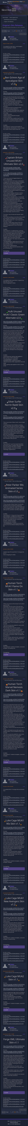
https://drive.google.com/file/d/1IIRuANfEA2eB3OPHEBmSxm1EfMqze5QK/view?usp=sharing (13, 914)
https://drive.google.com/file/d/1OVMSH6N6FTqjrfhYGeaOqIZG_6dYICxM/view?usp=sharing (14, 595)
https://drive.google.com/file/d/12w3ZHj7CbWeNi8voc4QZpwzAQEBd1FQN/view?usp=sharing (13, 700)
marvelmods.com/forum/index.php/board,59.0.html (13, 62)
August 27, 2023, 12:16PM (8, 43)
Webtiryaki (16, 1122)
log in (24, 1)
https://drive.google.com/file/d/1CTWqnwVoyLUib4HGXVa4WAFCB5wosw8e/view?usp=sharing (14, 989)
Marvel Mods (6, 10)
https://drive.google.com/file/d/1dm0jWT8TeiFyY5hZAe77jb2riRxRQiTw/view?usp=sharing (13, 1052)
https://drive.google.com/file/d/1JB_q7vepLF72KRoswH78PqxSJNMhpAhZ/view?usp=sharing (13, 908)
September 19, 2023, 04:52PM (8, 306)
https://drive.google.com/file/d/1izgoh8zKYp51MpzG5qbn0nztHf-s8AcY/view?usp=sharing (13, 417)
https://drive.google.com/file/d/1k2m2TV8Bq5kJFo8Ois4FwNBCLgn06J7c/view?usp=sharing (14, 828)
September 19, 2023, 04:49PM (8, 277)
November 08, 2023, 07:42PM (8, 893)
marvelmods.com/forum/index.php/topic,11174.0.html (14, 54)
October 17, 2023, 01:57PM (8, 479)
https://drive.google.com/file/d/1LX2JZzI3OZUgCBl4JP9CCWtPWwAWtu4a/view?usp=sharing (13, 985)
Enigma (12, 37)
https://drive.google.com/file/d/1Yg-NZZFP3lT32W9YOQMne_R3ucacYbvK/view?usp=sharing (13, 695)
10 (19, 31)
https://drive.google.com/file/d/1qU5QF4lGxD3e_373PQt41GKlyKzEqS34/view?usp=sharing (13, 412)
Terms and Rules (13, 1121)
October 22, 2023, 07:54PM (8, 577)
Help (8, 1121)
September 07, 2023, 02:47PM (8, 72)
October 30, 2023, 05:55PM (8, 786)
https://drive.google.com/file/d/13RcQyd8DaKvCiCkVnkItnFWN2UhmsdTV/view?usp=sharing (14, 93)
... (13, 31)
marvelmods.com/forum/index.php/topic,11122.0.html (14, 59)
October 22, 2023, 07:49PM (8, 549)
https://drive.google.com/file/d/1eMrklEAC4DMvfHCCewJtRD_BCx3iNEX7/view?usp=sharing (13, 1046)
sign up (10, 3)
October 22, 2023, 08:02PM (8, 678)
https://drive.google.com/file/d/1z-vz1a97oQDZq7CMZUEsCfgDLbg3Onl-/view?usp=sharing (13, 174)
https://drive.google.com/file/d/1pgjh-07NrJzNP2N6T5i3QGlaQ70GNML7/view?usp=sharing (12, 169)
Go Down (4, 31)
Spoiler (6, 253)
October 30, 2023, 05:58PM (8, 815)
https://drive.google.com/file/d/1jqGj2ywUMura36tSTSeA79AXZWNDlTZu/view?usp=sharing (14, 833)
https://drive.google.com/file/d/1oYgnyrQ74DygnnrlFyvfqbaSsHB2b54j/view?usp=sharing (14, 322)
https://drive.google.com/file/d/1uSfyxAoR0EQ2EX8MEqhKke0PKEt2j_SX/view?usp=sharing (14, 88)
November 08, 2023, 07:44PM (8, 971)
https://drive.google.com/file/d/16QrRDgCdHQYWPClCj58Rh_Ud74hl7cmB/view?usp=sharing (14, 599)
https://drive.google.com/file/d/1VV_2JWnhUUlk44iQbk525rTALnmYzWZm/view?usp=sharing (14, 497)
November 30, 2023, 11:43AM (8, 1034)
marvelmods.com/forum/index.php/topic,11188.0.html (14, 57)
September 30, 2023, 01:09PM (8, 396)
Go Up (3, 1112)
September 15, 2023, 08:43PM (8, 152)
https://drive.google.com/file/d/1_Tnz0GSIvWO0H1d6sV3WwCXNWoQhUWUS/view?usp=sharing (14, 501)
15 (21, 31)
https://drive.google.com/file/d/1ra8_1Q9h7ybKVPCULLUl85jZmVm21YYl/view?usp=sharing (14, 327)
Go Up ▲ (19, 1121)
